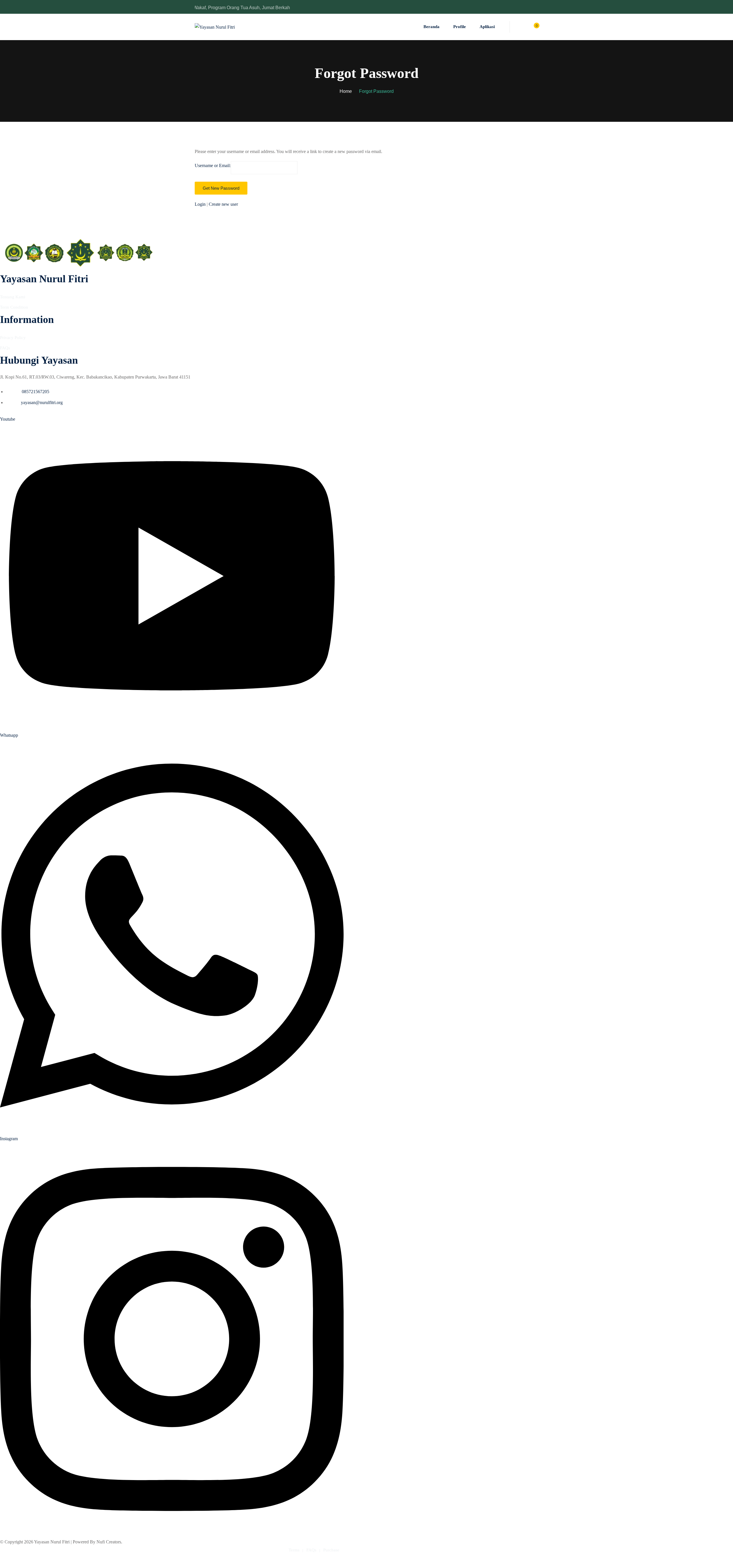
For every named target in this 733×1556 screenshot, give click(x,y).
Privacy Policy (13, 337)
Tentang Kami (12, 297)
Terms (294, 1550)
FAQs (5, 348)
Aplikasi (487, 26)
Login (201, 204)
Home (346, 91)
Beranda (431, 26)
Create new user (223, 204)
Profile (459, 26)
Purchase (331, 1550)
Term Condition (14, 307)
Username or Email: (213, 165)
